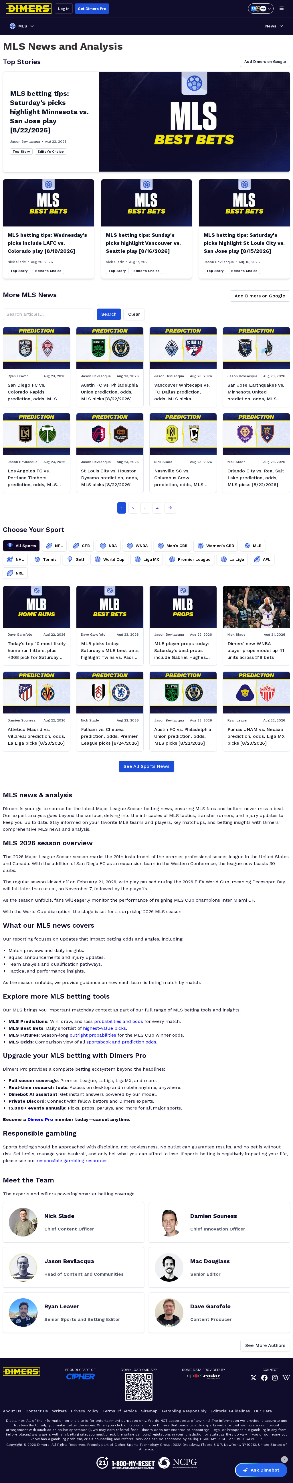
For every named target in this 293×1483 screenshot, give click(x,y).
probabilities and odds (118, 1021)
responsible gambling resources (72, 1160)
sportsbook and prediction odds (121, 1042)
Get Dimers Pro (92, 9)
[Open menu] (281, 8)
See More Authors (265, 1345)
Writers (59, 1411)
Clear (134, 314)
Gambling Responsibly (184, 1411)
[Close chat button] (284, 1459)
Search (108, 314)
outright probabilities (93, 1035)
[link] (253, 1377)
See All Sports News (146, 766)
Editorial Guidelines (230, 1411)
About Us (12, 1411)
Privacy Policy (84, 1411)
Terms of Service (119, 1411)
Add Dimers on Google (265, 61)
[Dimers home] (29, 8)
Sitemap (149, 1411)
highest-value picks (104, 1028)
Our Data (263, 1411)
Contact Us (36, 1411)
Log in (64, 9)
